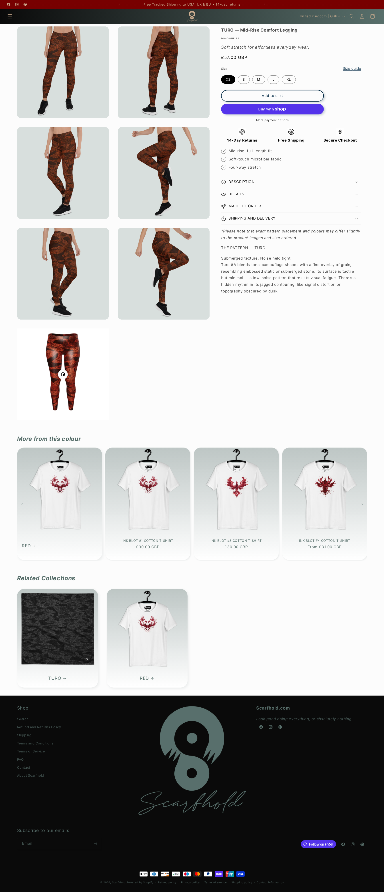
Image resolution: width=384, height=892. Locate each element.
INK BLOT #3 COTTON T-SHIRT (236, 540)
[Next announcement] (264, 4)
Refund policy (167, 882)
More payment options (272, 120)
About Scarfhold (30, 776)
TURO (54, 678)
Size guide (352, 68)
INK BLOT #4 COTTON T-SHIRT (324, 540)
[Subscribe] (95, 843)
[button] (10, 16)
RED (26, 545)
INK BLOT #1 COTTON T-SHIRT (147, 540)
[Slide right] (362, 504)
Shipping (24, 735)
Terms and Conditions (35, 743)
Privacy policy (190, 882)
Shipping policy (241, 882)
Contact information (270, 882)
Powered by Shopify (139, 882)
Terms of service (215, 882)
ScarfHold (119, 882)
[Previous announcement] (119, 4)
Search (23, 719)
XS (228, 80)
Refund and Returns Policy (39, 727)
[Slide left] (22, 504)
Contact (23, 768)
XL (289, 80)
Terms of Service (31, 751)
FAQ (20, 760)
